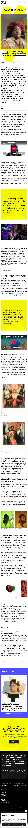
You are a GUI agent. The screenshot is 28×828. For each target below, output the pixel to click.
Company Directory (19, 783)
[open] (20, 2)
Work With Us (4, 785)
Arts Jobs (3, 613)
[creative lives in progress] (3, 2)
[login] (25, 2)
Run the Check (10, 611)
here (24, 771)
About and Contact (6, 783)
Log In (2, 789)
